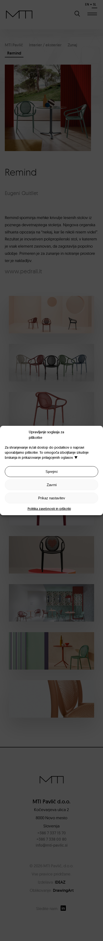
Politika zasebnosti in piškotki (49, 509)
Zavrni (52, 485)
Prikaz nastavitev (51, 498)
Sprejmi (51, 472)
